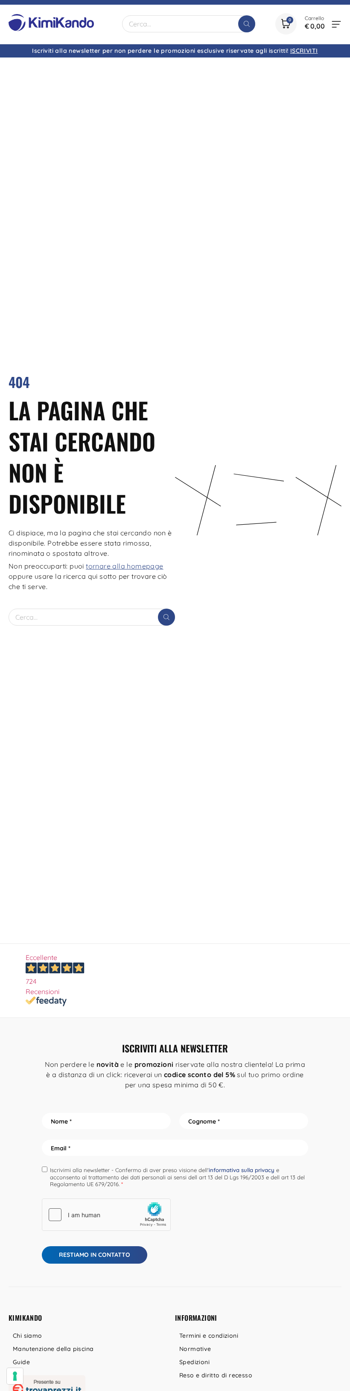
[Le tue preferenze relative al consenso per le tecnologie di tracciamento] (15, 1376)
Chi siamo (27, 1335)
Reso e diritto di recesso (215, 1375)
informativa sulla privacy (241, 1170)
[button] (336, 23)
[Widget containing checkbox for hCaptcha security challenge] (106, 1214)
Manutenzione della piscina (53, 1349)
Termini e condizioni (208, 1335)
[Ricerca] (246, 23)
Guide (21, 1362)
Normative (195, 1349)
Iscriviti (304, 51)
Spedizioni (194, 1362)
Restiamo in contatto (94, 1255)
